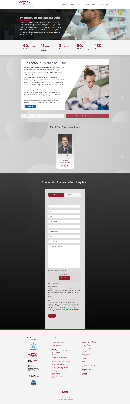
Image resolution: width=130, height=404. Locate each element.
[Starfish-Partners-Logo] (33, 342)
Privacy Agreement (52, 286)
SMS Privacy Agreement (54, 296)
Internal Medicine (86, 347)
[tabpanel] (65, 260)
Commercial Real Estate (56, 345)
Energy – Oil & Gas (55, 352)
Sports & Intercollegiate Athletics (89, 360)
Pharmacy (53, 374)
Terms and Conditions (68, 399)
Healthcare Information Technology (59, 368)
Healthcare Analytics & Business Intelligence (61, 363)
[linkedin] (66, 392)
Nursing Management (56, 373)
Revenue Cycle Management (57, 376)
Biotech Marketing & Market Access (59, 357)
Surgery (84, 361)
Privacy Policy (60, 399)
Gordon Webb (65, 156)
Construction (54, 344)
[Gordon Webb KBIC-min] (65, 134)
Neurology (84, 351)
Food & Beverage (86, 370)
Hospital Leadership (56, 370)
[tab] (56, 195)
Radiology (84, 358)
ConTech (53, 347)
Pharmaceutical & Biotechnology (58, 356)
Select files (64, 278)
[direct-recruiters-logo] (33, 360)
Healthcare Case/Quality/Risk (58, 364)
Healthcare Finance (55, 366)
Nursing (84, 352)
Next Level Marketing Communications (68, 397)
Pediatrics (84, 355)
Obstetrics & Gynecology (88, 354)
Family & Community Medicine (89, 342)
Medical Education (86, 348)
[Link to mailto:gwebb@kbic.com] (64, 165)
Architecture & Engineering (57, 342)
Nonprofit (84, 374)
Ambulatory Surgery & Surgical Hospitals (60, 361)
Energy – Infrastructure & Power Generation (61, 350)
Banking (84, 366)
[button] (42, 116)
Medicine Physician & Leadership (89, 349)
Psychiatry (84, 357)
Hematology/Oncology (87, 344)
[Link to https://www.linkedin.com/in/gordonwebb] (68, 165)
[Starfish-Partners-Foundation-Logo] (33, 380)
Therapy (53, 377)
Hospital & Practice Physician (58, 371)
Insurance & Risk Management (89, 365)
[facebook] (63, 392)
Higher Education (86, 345)
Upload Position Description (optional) (57, 270)
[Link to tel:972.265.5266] (61, 165)
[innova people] (33, 365)
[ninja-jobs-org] (33, 375)
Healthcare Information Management (59, 367)
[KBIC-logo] (24, 1)
